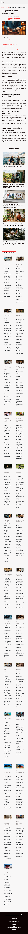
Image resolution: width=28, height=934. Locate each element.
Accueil (2, 7)
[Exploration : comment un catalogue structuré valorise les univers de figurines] (14, 196)
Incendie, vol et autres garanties (9, 46)
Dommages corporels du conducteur (10, 44)
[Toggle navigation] (3, 2)
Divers (7, 7)
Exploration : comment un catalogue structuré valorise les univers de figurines (13, 205)
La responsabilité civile (7, 39)
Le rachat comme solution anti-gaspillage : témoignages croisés (13, 224)
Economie (14, 919)
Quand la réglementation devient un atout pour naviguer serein (13, 167)
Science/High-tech (14, 927)
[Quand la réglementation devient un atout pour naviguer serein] (14, 158)
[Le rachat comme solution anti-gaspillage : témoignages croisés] (14, 215)
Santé (14, 924)
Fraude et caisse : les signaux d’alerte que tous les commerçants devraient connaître (13, 243)
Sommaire (6, 37)
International (14, 921)
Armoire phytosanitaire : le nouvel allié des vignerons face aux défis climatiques (13, 186)
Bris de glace (5, 42)
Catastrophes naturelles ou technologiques (11, 49)
